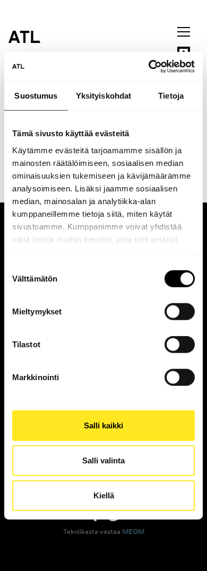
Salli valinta (103, 460)
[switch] (180, 311)
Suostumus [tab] (35, 95)
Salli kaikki (103, 425)
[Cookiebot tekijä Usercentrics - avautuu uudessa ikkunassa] (149, 66)
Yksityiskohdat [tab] (103, 95)
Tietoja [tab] (171, 95)
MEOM (133, 532)
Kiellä (103, 494)
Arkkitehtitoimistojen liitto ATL (24, 36)
